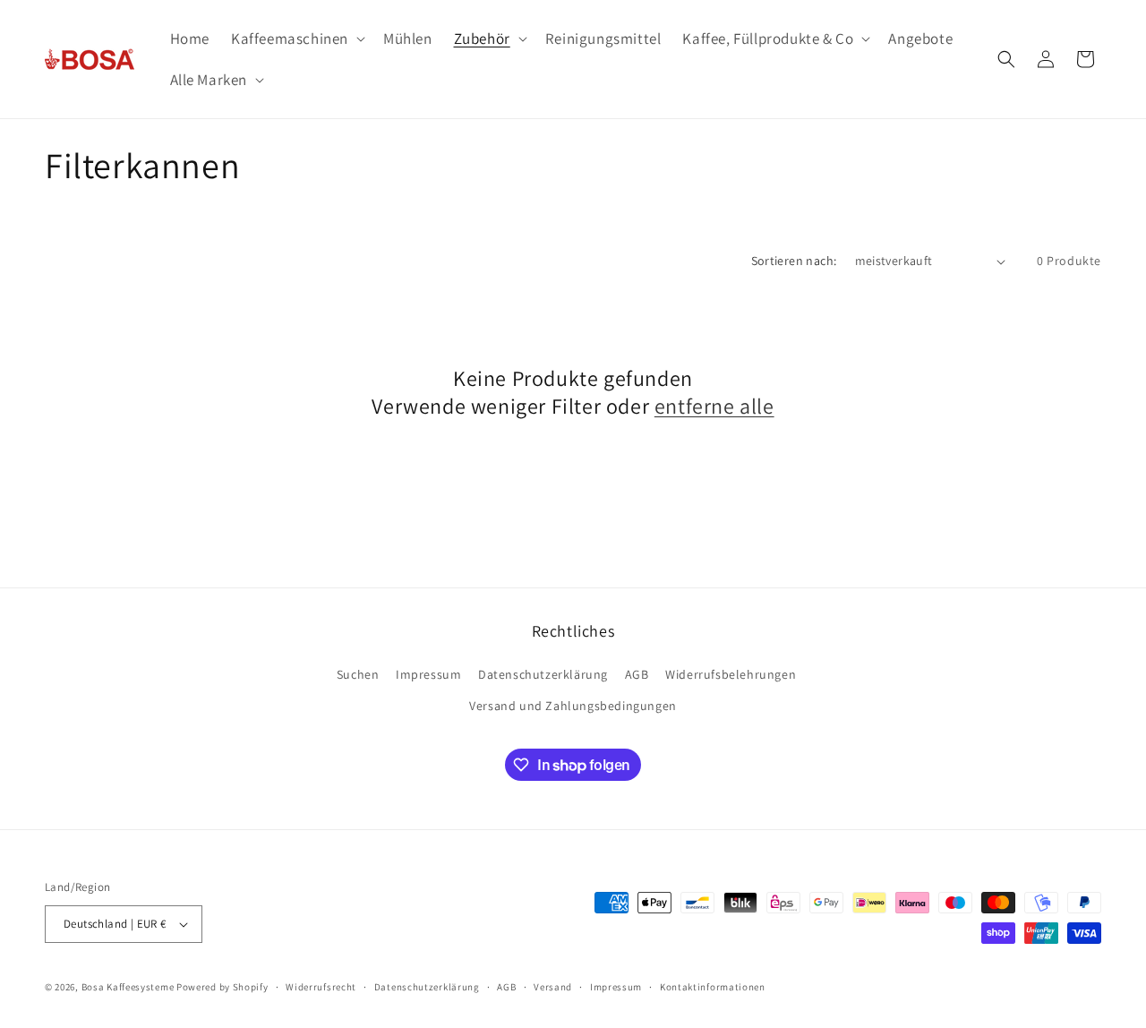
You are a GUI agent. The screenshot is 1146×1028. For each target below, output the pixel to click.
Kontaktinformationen (712, 987)
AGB (637, 674)
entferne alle (714, 406)
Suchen (358, 674)
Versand (553, 987)
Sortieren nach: (794, 261)
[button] (296, 38)
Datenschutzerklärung (543, 674)
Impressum (428, 674)
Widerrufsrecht (321, 987)
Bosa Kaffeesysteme (128, 987)
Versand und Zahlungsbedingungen (573, 706)
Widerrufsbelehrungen (730, 674)
